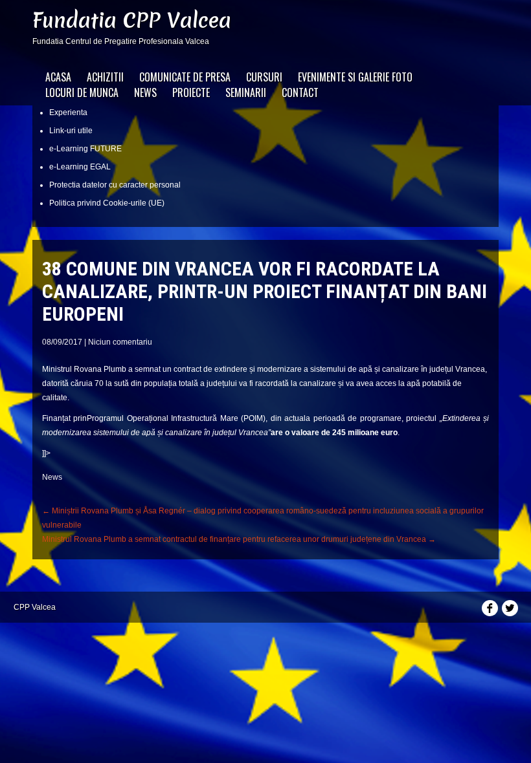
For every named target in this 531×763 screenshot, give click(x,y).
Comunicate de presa (185, 77)
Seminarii (245, 92)
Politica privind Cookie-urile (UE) (106, 203)
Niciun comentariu (120, 342)
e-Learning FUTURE (85, 148)
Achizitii (105, 77)
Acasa (58, 77)
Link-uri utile (71, 130)
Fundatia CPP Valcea (131, 20)
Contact (300, 92)
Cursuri (264, 77)
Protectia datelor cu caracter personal (115, 184)
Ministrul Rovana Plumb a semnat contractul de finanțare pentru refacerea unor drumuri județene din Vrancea (239, 539)
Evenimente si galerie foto (355, 77)
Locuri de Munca (82, 92)
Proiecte (191, 92)
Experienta (68, 112)
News (145, 92)
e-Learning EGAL (80, 166)
